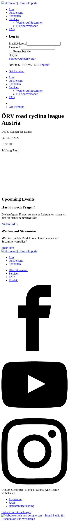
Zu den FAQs (9, 224)
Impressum (15, 499)
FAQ (12, 29)
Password (14, 47)
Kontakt (13, 280)
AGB (12, 502)
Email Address (17, 43)
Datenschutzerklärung (21, 505)
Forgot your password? (22, 58)
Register (44, 64)
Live (11, 9)
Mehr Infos (7, 247)
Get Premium (16, 71)
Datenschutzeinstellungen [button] (16, 512)
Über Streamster (18, 270)
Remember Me (22, 51)
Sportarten (15, 15)
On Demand (16, 12)
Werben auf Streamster (29, 22)
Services (14, 19)
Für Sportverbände (27, 25)
